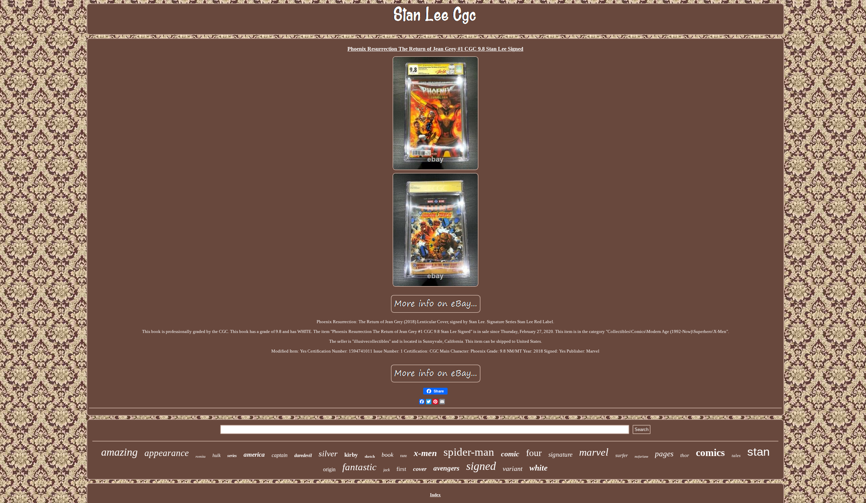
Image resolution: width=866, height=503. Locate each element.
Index (435, 494)
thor (684, 455)
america (254, 454)
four (534, 453)
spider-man (468, 452)
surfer (621, 455)
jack (386, 470)
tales (736, 455)
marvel (594, 452)
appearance (166, 453)
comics (710, 452)
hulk (216, 455)
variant (513, 468)
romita (201, 456)
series (232, 455)
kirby (351, 455)
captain (280, 455)
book (387, 454)
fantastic (359, 466)
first (401, 469)
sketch (370, 456)
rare (403, 455)
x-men (425, 453)
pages (664, 454)
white (538, 467)
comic (510, 454)
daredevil (303, 455)
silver (328, 453)
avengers (446, 468)
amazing (119, 452)
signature (560, 454)
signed (481, 466)
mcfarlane (641, 456)
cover (420, 468)
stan (758, 451)
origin (329, 469)
